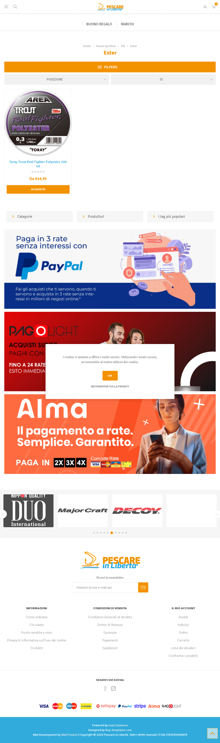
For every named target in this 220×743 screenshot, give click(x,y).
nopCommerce (118, 725)
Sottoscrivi (143, 587)
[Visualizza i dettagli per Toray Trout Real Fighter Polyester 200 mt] (38, 123)
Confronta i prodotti (183, 656)
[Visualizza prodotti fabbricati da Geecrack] (137, 510)
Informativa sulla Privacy (110, 386)
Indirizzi (183, 625)
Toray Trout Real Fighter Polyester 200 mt (38, 164)
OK (110, 376)
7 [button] (115, 532)
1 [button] (94, 532)
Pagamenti (110, 640)
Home (87, 46)
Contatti (37, 648)
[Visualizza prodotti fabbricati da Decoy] (83, 510)
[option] (28, 510)
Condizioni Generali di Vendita (110, 617)
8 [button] (119, 532)
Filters (110, 67)
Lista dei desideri (183, 648)
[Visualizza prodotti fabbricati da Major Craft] (28, 510)
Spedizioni (110, 648)
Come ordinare (36, 617)
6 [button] (111, 532)
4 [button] (104, 532)
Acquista (38, 189)
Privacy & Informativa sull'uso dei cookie (36, 640)
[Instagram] (113, 688)
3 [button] (100, 532)
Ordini (183, 632)
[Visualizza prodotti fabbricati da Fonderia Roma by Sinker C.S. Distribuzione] (192, 510)
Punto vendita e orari (36, 632)
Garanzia (110, 632)
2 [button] (97, 532)
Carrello (183, 640)
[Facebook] (105, 688)
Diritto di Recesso (110, 625)
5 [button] (107, 532)
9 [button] (122, 532)
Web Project (69, 735)
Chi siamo (36, 625)
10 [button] (126, 532)
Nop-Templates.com (118, 730)
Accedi (183, 617)
